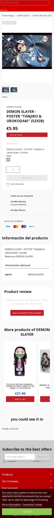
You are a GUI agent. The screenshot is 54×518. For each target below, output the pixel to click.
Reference (10, 256)
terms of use (45, 461)
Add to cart (27, 178)
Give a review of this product (27, 312)
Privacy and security (25, 461)
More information (11, 504)
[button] (5, 89)
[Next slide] (47, 52)
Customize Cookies (32, 504)
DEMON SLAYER (14, 107)
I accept (27, 511)
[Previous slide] (6, 52)
